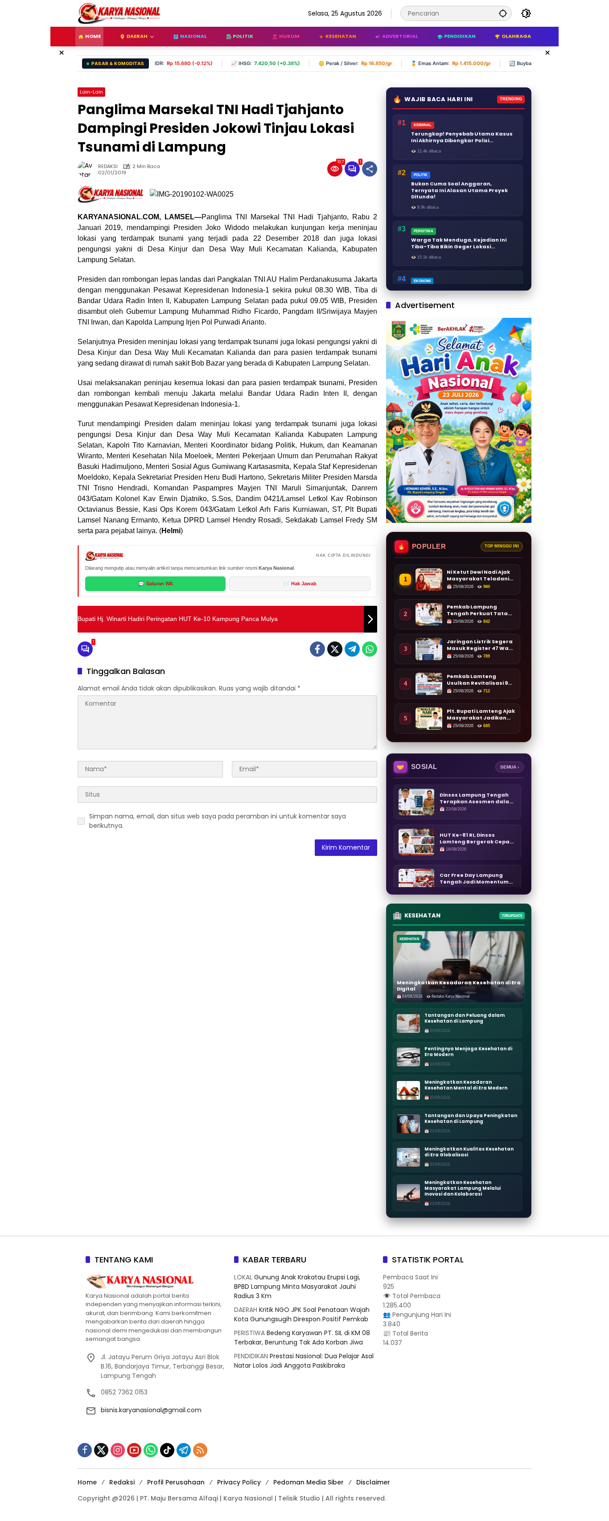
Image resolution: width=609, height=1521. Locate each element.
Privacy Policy (239, 1482)
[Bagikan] (369, 169)
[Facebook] (317, 649)
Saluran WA (155, 583)
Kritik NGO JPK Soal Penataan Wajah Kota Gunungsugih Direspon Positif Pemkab (302, 1314)
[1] (352, 169)
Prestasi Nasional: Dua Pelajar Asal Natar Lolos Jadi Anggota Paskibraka (304, 1361)
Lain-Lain (91, 91)
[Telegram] (352, 649)
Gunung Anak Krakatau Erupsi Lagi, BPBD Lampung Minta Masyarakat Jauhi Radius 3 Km (297, 1286)
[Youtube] (134, 1450)
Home (87, 1482)
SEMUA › (509, 767)
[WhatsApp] (369, 649)
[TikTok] (167, 1450)
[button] (503, 13)
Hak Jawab (300, 583)
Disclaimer (373, 1482)
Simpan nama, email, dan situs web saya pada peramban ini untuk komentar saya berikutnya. (217, 821)
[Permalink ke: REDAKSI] (88, 169)
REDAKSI (108, 166)
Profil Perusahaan (176, 1482)
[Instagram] (118, 1450)
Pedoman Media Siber (308, 1482)
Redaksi (122, 1482)
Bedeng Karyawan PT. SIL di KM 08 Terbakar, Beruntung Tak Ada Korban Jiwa (302, 1337)
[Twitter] (334, 649)
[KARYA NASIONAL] (119, 12)
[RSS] (200, 1450)
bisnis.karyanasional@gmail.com (151, 1410)
